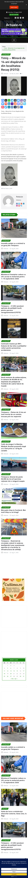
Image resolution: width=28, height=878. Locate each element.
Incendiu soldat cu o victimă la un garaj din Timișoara (13, 244)
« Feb (12, 679)
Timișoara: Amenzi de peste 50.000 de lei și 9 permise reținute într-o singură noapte (13, 479)
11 (4, 671)
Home (4, 46)
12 (7, 671)
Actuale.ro (14, 25)
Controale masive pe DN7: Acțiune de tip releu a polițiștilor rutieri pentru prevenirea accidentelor (14, 347)
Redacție (6, 73)
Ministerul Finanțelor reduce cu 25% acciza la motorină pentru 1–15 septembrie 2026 (13, 276)
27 (10, 676)
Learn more (14, 7)
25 (4, 676)
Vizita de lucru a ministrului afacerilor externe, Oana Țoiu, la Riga (14, 813)
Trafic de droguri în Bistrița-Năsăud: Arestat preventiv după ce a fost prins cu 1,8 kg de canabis (13, 447)
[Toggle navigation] (14, 40)
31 (23, 676)
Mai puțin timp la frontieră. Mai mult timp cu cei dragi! (13, 511)
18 (4, 673)
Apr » (15, 679)
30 (20, 676)
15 (17, 671)
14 (14, 671)
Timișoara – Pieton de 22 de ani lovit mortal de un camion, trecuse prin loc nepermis (13, 414)
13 (10, 671)
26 (7, 676)
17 (23, 671)
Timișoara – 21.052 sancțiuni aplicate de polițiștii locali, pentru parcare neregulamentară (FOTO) (12, 309)
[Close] (26, 5)
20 (10, 673)
